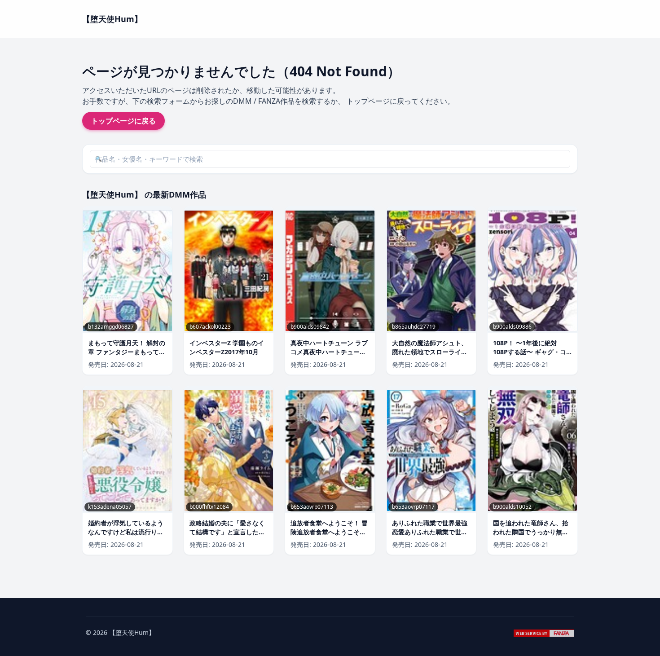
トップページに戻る (123, 121)
